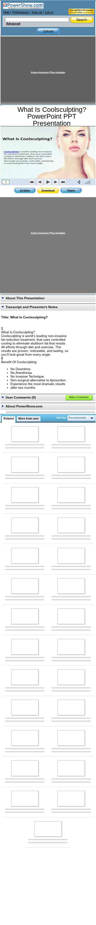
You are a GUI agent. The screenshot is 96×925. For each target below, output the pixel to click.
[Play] (47, 182)
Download (48, 190)
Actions (25, 190)
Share (71, 190)
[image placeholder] (24, 434)
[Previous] (39, 182)
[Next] (55, 182)
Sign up (37, 12)
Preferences (20, 12)
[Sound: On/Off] (80, 182)
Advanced (13, 23)
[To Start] (32, 182)
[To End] (62, 182)
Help (6, 12)
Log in (49, 12)
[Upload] (48, 31)
